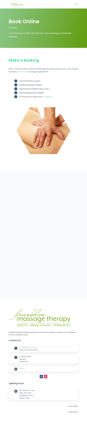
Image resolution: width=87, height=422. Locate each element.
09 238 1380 (23, 347)
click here (48, 97)
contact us (23, 72)
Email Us (22, 368)
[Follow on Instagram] (45, 376)
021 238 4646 (33, 347)
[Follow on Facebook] (41, 376)
